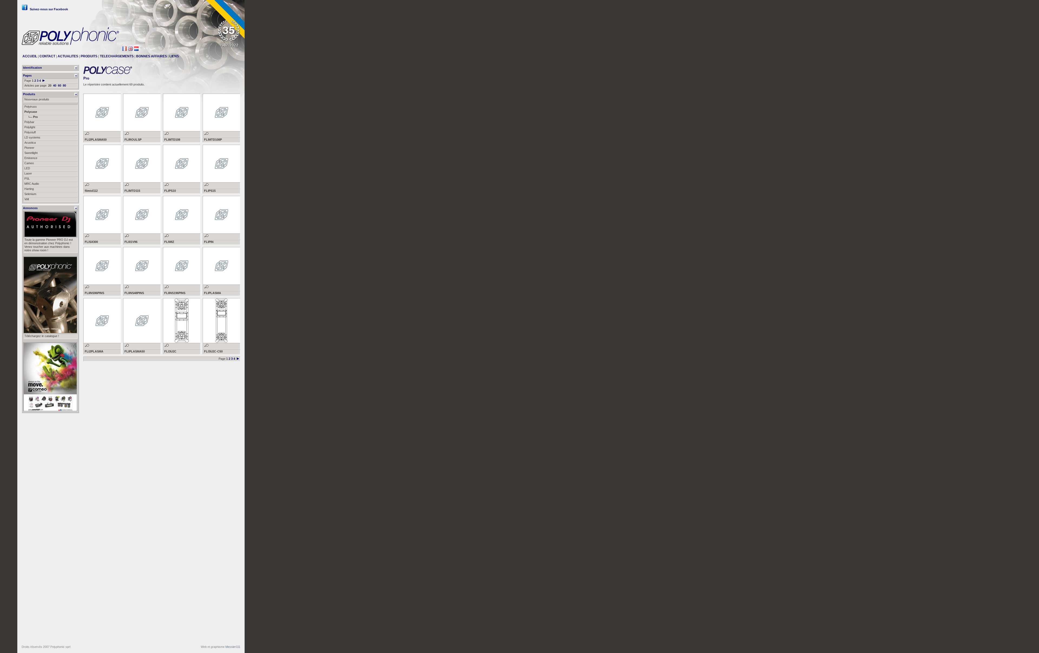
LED (27, 168)
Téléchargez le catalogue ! (41, 336)
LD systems (32, 137)
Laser (28, 173)
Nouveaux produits (36, 99)
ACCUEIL (29, 56)
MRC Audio (31, 183)
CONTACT (47, 56)
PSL (27, 178)
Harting (29, 188)
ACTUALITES (68, 56)
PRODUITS (89, 56)
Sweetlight (31, 152)
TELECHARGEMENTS (117, 56)
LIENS (174, 56)
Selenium (30, 194)
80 (64, 85)
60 (59, 85)
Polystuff (30, 132)
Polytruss (30, 106)
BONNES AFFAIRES (151, 56)
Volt (26, 199)
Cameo (29, 163)
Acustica (30, 142)
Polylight (29, 127)
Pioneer (29, 147)
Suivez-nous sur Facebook (49, 9)
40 (54, 85)
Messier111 (232, 646)
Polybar (29, 122)
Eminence (30, 158)
